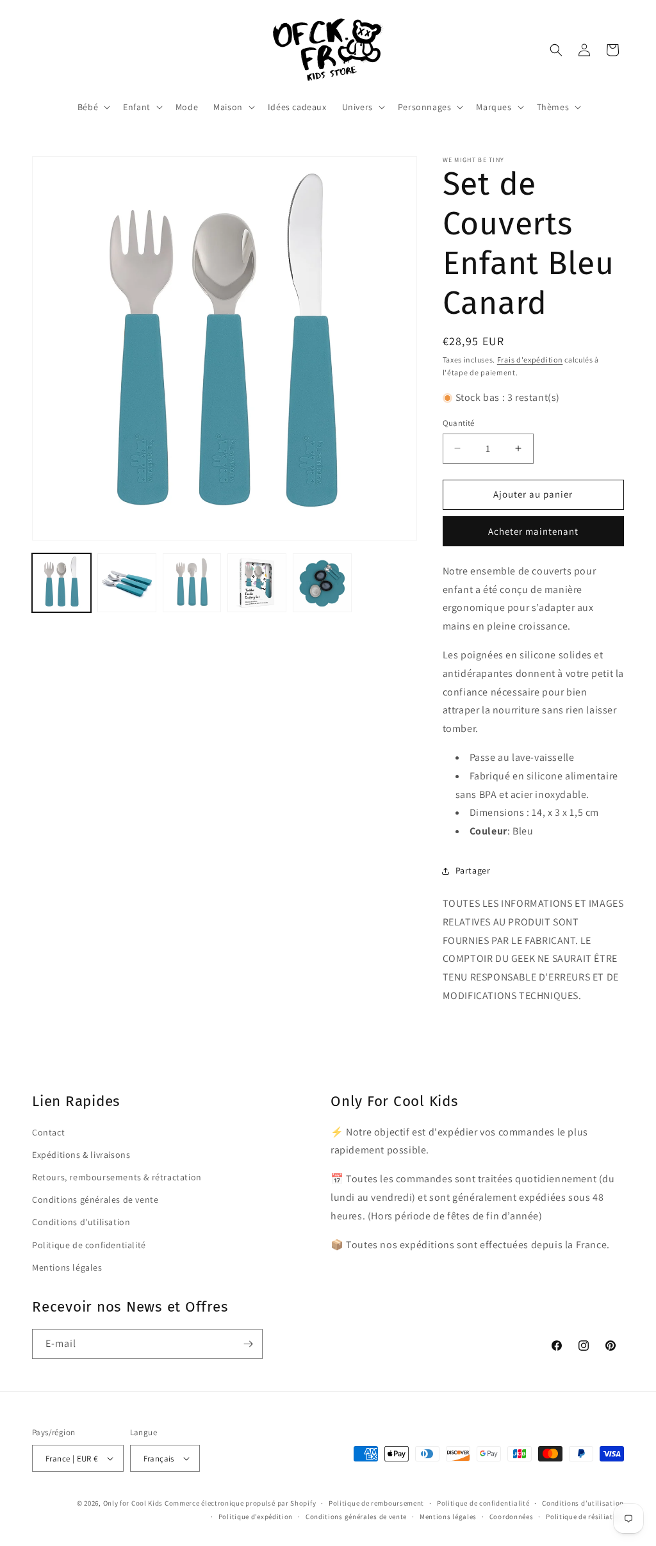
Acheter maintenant (533, 531)
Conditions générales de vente (95, 1199)
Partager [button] (473, 870)
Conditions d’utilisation (583, 1503)
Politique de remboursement (376, 1503)
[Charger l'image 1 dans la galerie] (61, 582)
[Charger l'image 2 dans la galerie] (126, 582)
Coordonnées (511, 1516)
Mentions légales (67, 1267)
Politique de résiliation (585, 1516)
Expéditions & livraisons (81, 1154)
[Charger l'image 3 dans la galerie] (192, 582)
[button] (92, 107)
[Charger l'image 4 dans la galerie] (256, 582)
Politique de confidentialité (89, 1245)
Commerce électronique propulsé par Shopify (240, 1503)
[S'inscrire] (248, 1344)
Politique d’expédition (255, 1516)
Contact (48, 1132)
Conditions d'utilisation (81, 1222)
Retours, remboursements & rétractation (117, 1177)
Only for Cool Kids (133, 1503)
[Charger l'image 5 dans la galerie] (322, 582)
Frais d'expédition (530, 359)
